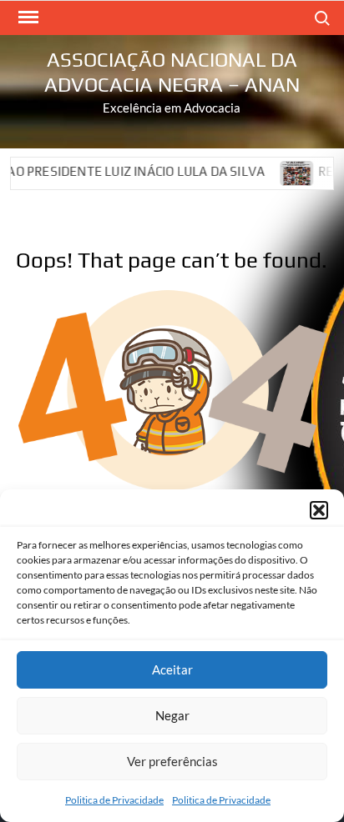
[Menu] (26, 17)
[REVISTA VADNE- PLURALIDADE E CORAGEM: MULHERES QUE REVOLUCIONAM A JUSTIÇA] (289, 170)
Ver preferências (172, 761)
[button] (319, 510)
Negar (172, 715)
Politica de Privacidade (114, 800)
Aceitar (172, 669)
